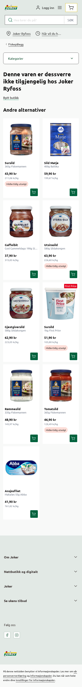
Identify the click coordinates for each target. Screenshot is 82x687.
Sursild (10, 163)
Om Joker (11, 557)
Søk (70, 20)
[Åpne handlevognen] (71, 7)
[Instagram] (17, 635)
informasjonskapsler (41, 675)
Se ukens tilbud (15, 601)
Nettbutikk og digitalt (21, 572)
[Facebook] (7, 635)
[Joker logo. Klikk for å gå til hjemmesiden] (11, 7)
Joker (8, 586)
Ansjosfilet (12, 491)
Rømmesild (12, 409)
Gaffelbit (11, 245)
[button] (41, 58)
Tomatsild (51, 409)
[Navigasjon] (59, 7)
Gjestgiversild (14, 327)
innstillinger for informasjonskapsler (35, 680)
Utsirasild (51, 245)
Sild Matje (51, 163)
